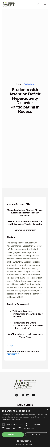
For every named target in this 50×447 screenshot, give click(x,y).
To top (10, 345)
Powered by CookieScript (25, 444)
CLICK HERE (13, 354)
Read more (16, 419)
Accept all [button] (12, 435)
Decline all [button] (37, 435)
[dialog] (25, 427)
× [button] (47, 409)
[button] (39, 4)
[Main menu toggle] (45, 4)
